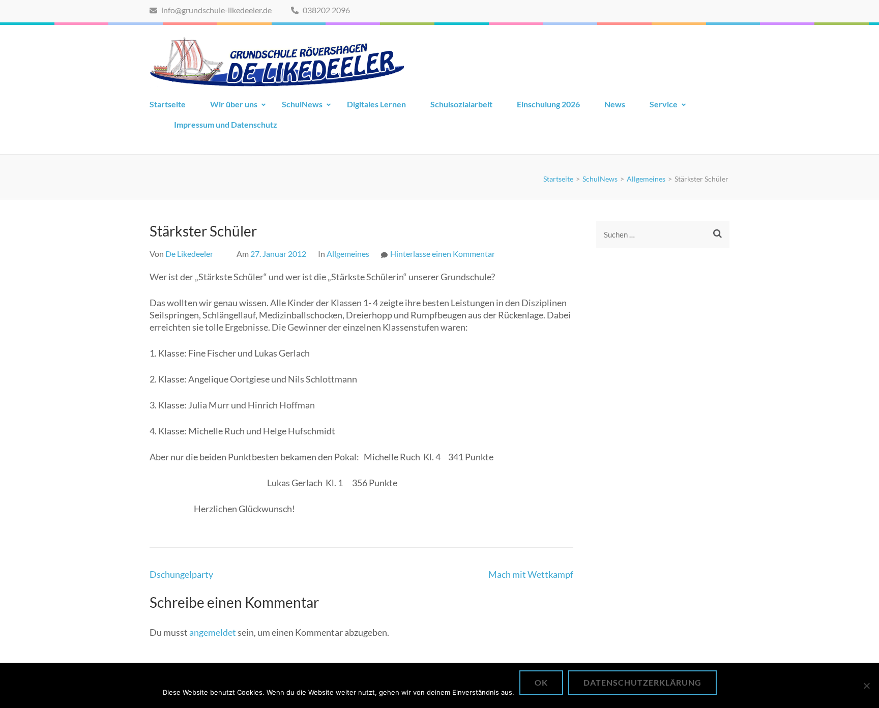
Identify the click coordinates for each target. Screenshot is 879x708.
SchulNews (302, 104)
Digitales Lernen (376, 104)
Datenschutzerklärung (642, 682)
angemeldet (212, 632)
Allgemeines (348, 253)
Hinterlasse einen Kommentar (442, 253)
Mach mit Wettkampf (530, 574)
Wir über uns (233, 104)
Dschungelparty (181, 574)
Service (664, 104)
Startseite (168, 104)
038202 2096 (325, 10)
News (614, 104)
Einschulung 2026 (548, 104)
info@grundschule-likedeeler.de (216, 10)
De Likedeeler (189, 253)
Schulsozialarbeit (461, 104)
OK (541, 682)
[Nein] (866, 686)
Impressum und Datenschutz (225, 124)
